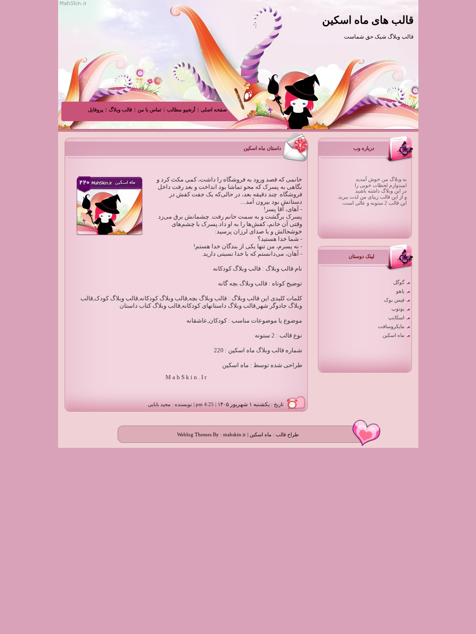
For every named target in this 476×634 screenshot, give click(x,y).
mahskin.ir (234, 434)
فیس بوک (394, 300)
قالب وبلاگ (120, 109)
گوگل (398, 282)
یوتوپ (397, 308)
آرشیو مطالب (181, 109)
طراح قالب (286, 434)
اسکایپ (396, 317)
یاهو (400, 291)
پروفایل (95, 109)
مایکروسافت (391, 326)
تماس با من (148, 109)
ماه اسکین (393, 335)
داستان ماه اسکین (262, 148)
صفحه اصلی (214, 109)
